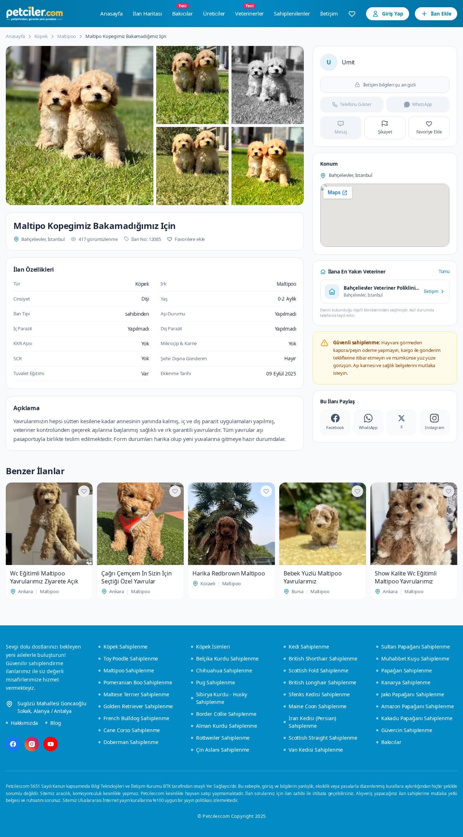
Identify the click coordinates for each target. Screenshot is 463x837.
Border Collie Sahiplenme (226, 713)
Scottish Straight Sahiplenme (323, 737)
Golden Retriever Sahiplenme (138, 706)
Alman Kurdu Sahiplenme (226, 725)
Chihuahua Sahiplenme (224, 670)
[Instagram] (32, 744)
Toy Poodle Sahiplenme (130, 658)
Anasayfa (111, 13)
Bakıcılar (182, 12)
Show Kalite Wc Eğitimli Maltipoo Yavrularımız (406, 577)
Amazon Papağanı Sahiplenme (417, 706)
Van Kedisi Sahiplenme (316, 749)
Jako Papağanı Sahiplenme (412, 694)
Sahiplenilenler (292, 13)
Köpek (41, 36)
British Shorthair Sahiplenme (323, 658)
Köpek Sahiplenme (125, 646)
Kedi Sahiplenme (309, 646)
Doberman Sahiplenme (130, 742)
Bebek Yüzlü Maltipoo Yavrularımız (312, 577)
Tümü (444, 271)
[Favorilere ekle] (84, 491)
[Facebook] (13, 744)
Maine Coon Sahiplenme (318, 706)
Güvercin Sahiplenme (406, 730)
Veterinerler (249, 12)
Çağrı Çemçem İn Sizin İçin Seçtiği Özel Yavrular (136, 577)
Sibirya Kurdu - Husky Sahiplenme (221, 698)
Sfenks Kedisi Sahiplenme (319, 694)
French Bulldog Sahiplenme (136, 718)
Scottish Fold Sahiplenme (318, 670)
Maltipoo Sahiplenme (128, 670)
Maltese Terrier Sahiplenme (136, 694)
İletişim (329, 13)
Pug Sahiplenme (215, 682)
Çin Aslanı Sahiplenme (222, 749)
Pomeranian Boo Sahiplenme (137, 682)
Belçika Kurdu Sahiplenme (227, 658)
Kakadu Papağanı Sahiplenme (416, 718)
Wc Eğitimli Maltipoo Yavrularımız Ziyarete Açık (44, 577)
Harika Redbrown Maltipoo (228, 573)
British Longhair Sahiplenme (322, 682)
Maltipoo (66, 36)
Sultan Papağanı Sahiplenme (415, 646)
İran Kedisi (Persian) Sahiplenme (312, 722)
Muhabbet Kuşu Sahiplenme (415, 658)
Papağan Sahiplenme (406, 670)
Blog (55, 722)
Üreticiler (214, 13)
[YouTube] (50, 744)
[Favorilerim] (352, 14)
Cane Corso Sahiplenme (131, 730)
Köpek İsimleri (213, 646)
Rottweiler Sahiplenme (223, 737)
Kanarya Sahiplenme (405, 682)
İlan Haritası (147, 13)
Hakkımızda (24, 722)
